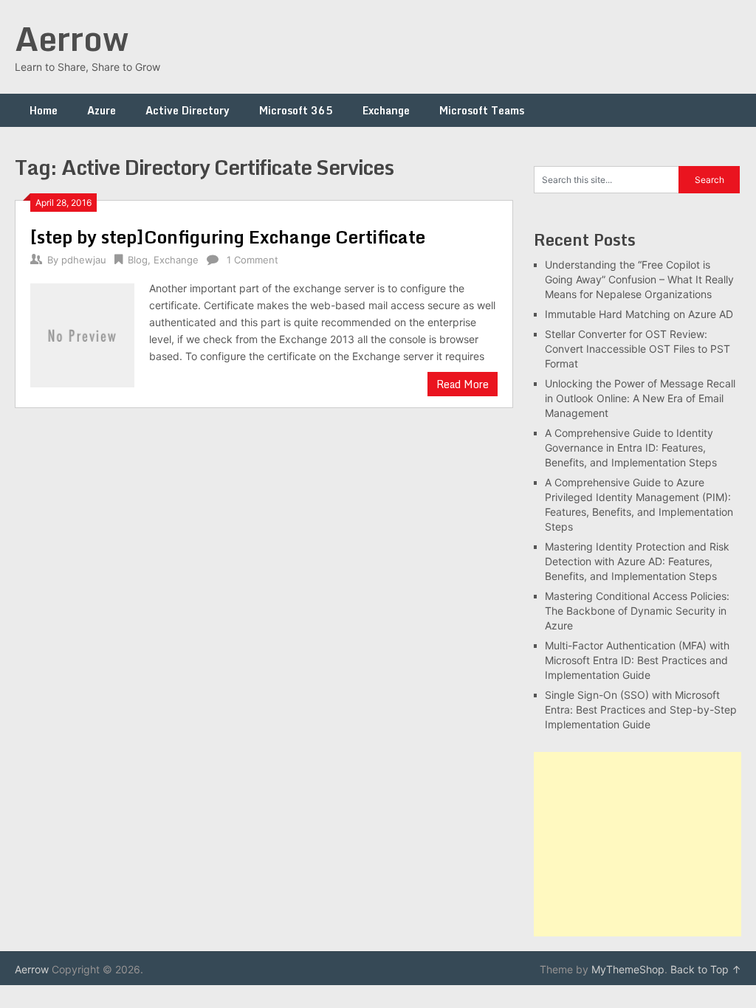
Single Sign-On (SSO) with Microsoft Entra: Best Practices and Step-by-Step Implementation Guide (641, 709)
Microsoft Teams (481, 110)
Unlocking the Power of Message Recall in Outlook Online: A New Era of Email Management (640, 398)
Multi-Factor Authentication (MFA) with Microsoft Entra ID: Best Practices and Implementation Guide (637, 660)
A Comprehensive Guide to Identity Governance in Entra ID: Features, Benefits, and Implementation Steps (631, 448)
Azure (101, 110)
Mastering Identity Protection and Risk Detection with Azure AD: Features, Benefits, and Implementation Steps (637, 561)
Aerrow (71, 38)
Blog (138, 260)
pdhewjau (83, 260)
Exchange (386, 110)
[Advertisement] (637, 844)
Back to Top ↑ (705, 969)
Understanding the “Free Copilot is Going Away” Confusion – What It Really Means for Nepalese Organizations (639, 279)
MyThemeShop (627, 969)
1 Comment (252, 260)
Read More (462, 384)
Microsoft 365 (296, 110)
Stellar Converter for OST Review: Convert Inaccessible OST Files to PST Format (637, 349)
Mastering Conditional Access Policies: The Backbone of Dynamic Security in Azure (637, 611)
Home (44, 110)
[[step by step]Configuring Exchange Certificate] (82, 333)
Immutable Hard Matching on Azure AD (639, 314)
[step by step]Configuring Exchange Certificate (227, 236)
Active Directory (187, 110)
